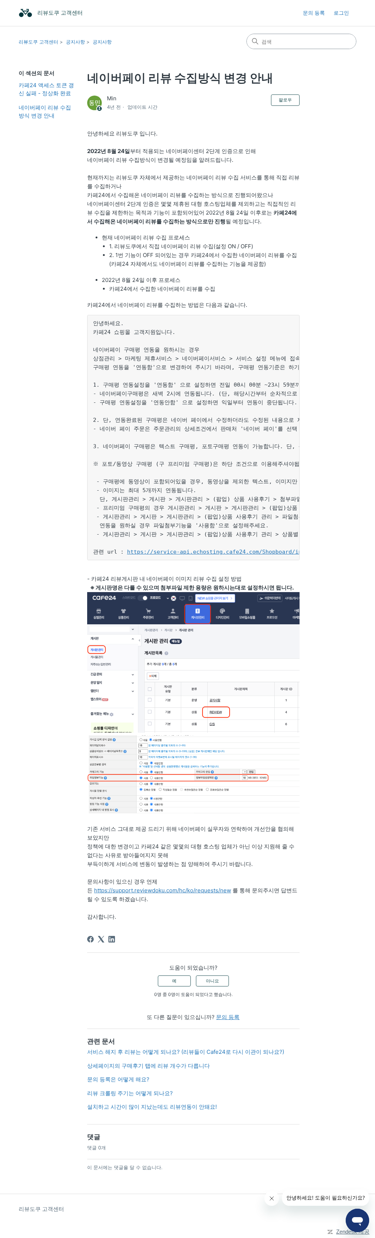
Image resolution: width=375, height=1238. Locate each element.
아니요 (212, 981)
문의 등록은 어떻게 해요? (118, 1079)
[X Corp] (101, 939)
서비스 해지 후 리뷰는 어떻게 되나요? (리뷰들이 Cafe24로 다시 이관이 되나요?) (185, 1051)
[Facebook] (90, 939)
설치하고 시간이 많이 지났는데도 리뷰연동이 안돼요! (152, 1106)
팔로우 (285, 100)
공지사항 (75, 42)
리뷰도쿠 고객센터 (38, 42)
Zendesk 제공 (353, 1231)
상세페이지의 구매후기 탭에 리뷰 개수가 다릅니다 (148, 1065)
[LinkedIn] (111, 939)
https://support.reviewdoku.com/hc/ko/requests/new (162, 890)
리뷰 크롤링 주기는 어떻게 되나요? (130, 1093)
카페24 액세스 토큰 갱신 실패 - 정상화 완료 (46, 89)
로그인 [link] (341, 13)
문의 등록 (314, 13)
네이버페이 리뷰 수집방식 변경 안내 (45, 111)
